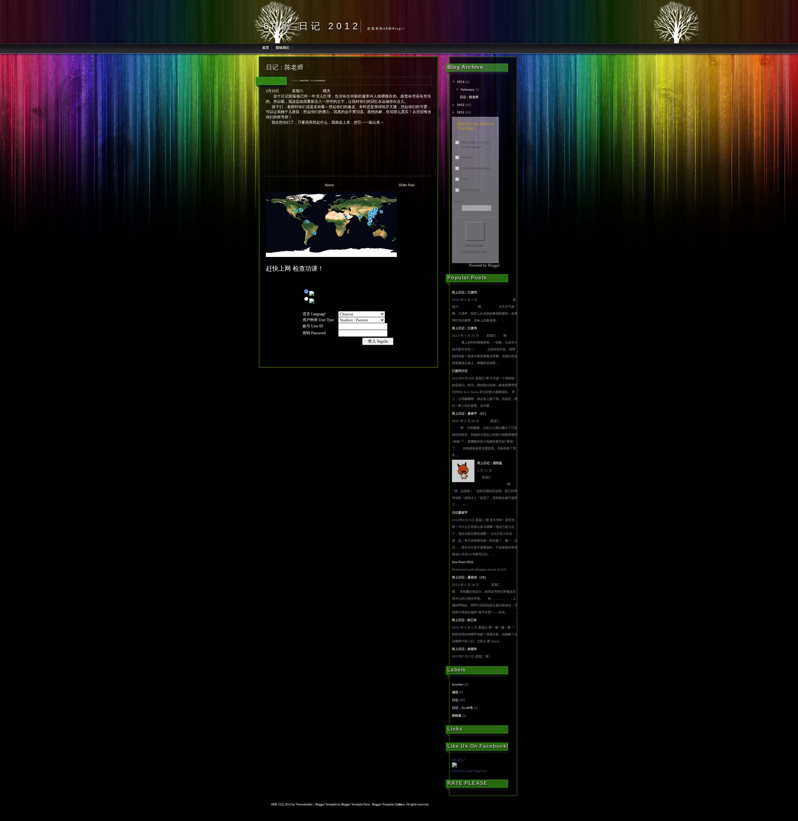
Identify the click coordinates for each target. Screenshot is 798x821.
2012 (460, 105)
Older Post (407, 185)
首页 (265, 48)
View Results (474, 245)
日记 (455, 700)
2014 (460, 81)
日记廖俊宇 (460, 512)
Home (329, 185)
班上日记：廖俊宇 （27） (470, 413)
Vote (475, 231)
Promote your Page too (469, 771)
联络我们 (283, 48)
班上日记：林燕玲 (464, 649)
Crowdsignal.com (474, 252)
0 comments (318, 80)
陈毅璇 (456, 715)
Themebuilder (304, 804)
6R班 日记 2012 (312, 26)
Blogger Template (326, 804)
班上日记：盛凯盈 (489, 463)
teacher (304, 80)
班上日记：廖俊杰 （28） (470, 577)
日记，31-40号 (462, 707)
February (467, 89)
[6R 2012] (454, 766)
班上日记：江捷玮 (464, 292)
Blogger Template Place (355, 804)
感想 (455, 692)
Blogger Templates (383, 804)
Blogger (493, 265)
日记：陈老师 (284, 67)
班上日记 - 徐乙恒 (464, 620)
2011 (460, 112)
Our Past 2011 (463, 562)
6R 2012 (458, 760)
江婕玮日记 (460, 371)
